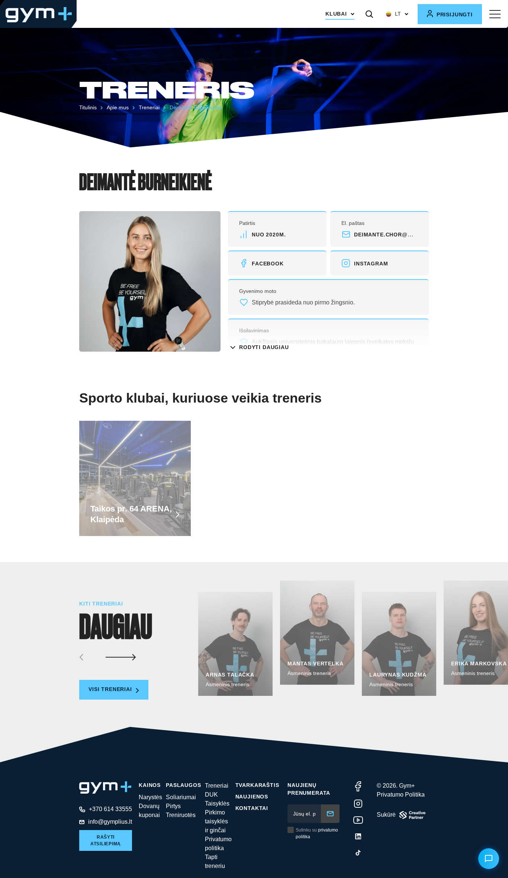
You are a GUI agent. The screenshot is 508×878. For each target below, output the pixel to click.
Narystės (150, 797)
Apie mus (118, 107)
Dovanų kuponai (149, 810)
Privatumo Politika (401, 794)
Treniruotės (181, 815)
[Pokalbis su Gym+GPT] (488, 858)
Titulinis (88, 107)
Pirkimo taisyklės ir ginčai (216, 821)
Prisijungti (454, 14)
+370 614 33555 (110, 809)
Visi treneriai (111, 689)
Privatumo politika (218, 843)
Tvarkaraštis (257, 785)
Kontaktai (252, 808)
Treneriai (149, 107)
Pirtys (173, 806)
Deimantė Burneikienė (196, 107)
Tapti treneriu (215, 861)
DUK (211, 794)
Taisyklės (217, 803)
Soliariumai (181, 797)
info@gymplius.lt (110, 822)
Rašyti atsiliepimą (105, 840)
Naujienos (252, 797)
